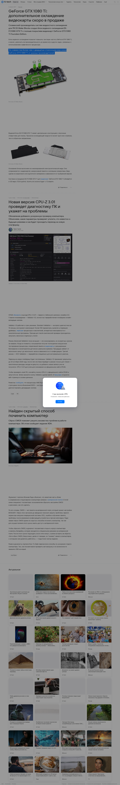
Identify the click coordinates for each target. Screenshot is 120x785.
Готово (60, 401)
